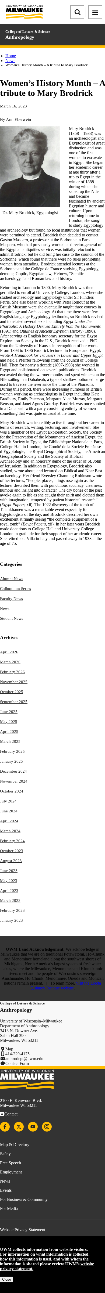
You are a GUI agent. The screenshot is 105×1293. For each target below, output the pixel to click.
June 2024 (9, 811)
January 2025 (11, 761)
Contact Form (17, 1063)
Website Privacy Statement (22, 1229)
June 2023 (9, 871)
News (10, 60)
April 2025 (9, 731)
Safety (5, 1153)
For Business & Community (24, 1199)
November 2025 (13, 682)
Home (10, 55)
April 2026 (9, 652)
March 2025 (10, 741)
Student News (11, 618)
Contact (11, 1114)
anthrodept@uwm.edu (24, 1058)
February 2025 (12, 751)
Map (9, 1049)
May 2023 (8, 880)
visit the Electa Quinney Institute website (65, 985)
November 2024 (13, 781)
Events (6, 1190)
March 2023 (10, 900)
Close (6, 1279)
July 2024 (8, 801)
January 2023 (11, 920)
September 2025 (13, 702)
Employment (11, 1172)
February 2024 (12, 841)
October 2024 (11, 791)
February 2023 (12, 910)
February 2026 (12, 672)
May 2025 (8, 721)
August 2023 (11, 861)
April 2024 (9, 821)
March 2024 (10, 831)
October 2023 (11, 851)
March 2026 (10, 662)
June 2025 (9, 711)
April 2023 (9, 890)
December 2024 (13, 771)
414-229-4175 (17, 1053)
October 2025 (11, 692)
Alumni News (11, 579)
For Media (9, 1208)
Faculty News (11, 598)
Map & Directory (14, 1144)
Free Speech (10, 1163)
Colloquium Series (15, 588)
